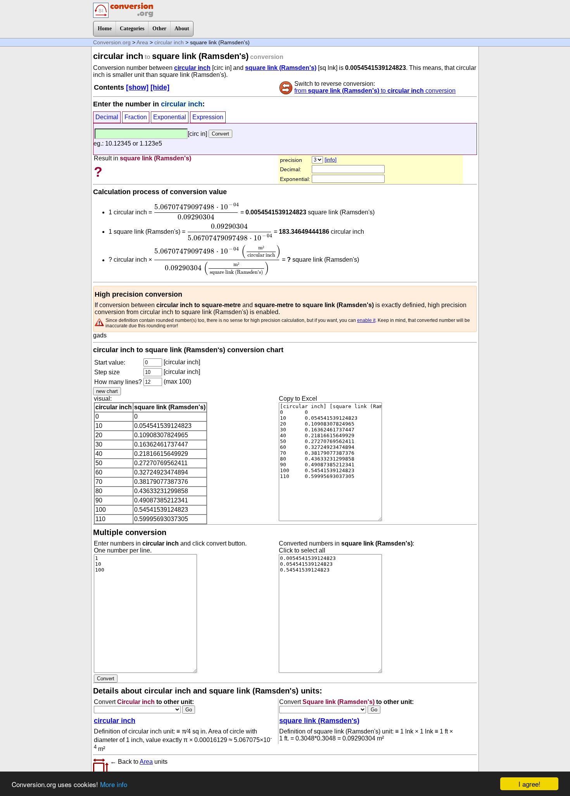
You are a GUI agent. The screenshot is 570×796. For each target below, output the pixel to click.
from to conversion (375, 90)
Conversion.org (112, 42)
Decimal (106, 117)
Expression (207, 117)
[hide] (159, 87)
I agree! (529, 784)
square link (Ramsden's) (280, 67)
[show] (137, 87)
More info (113, 784)
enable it (366, 320)
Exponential (169, 117)
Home (105, 28)
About (181, 28)
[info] (331, 159)
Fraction (135, 117)
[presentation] (196, 211)
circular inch (169, 42)
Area (142, 42)
